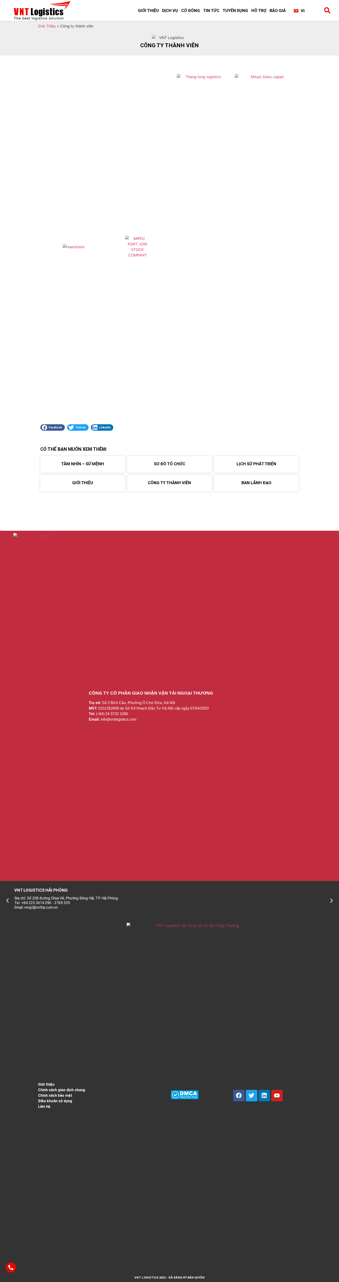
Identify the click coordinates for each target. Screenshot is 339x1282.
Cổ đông (190, 10)
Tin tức (211, 10)
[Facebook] (239, 1095)
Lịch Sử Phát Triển (256, 463)
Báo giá (278, 10)
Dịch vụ (170, 10)
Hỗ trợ (258, 10)
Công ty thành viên (169, 482)
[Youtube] (277, 1095)
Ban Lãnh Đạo (256, 482)
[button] (327, 10)
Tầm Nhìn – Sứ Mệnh (82, 463)
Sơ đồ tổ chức (169, 463)
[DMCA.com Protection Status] (185, 1098)
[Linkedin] (264, 1095)
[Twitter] (251, 1095)
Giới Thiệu (148, 10)
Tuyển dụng (235, 10)
